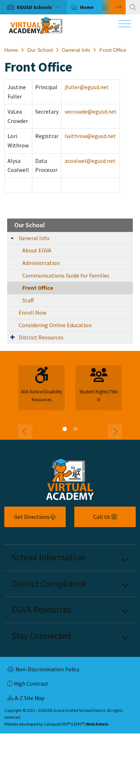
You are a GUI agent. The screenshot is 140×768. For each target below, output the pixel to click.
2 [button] (75, 429)
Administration (41, 262)
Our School (40, 50)
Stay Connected (41, 635)
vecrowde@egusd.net (91, 111)
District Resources (41, 337)
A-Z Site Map (26, 699)
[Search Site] (133, 7)
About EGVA (36, 250)
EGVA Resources (41, 609)
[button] (39, 7)
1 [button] (64, 429)
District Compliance (48, 583)
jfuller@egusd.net (87, 87)
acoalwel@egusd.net (90, 160)
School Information (48, 557)
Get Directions (27, 519)
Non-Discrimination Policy (43, 670)
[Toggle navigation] (125, 25)
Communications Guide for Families (65, 275)
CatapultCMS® (57, 724)
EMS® (79, 724)
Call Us (92, 519)
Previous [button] (25, 431)
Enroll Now (32, 312)
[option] (33, 7)
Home (87, 7)
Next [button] (113, 7)
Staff (28, 300)
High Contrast (31, 683)
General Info (76, 50)
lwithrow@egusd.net (90, 136)
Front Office (112, 50)
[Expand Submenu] (12, 237)
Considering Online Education (55, 325)
